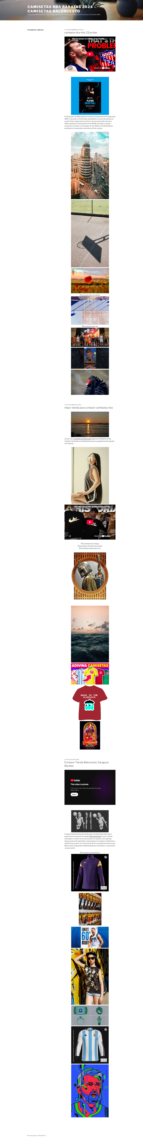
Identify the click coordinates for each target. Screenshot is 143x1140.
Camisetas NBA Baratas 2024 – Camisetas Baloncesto (62, 9)
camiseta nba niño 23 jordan (80, 32)
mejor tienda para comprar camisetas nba (88, 407)
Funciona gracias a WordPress (36, 1135)
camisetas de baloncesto (82, 439)
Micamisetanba (95, 836)
